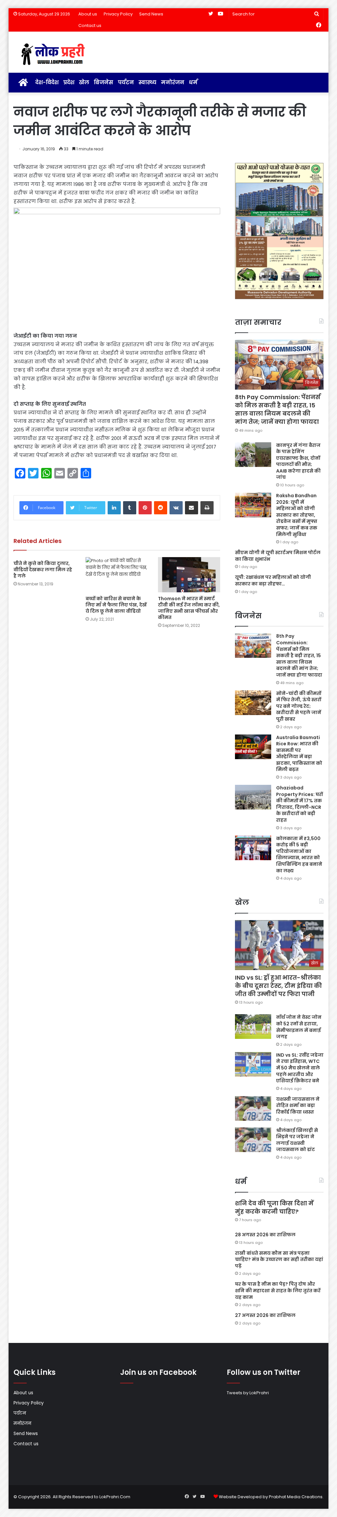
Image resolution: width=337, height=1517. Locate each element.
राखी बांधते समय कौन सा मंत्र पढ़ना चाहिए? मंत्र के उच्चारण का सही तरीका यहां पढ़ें (279, 1259)
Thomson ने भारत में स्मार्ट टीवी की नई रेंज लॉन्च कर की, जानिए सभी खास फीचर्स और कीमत (189, 608)
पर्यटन (126, 82)
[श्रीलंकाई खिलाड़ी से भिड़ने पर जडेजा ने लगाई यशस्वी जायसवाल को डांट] (253, 1139)
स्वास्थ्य (147, 82)
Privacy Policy (118, 14)
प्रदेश (68, 82)
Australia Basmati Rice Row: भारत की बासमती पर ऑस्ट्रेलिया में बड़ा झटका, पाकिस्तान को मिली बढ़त (299, 753)
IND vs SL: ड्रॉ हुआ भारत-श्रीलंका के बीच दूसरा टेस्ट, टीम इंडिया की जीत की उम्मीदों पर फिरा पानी (278, 985)
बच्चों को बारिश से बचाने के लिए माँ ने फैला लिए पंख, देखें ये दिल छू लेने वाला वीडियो (116, 604)
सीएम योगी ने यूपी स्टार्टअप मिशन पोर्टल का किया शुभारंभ (278, 555)
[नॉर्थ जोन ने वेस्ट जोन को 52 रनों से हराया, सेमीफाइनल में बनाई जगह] (253, 1026)
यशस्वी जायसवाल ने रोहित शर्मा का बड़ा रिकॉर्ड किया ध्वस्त (298, 1105)
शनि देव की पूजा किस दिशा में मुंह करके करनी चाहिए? (274, 1207)
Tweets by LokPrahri (248, 1393)
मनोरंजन (172, 82)
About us (87, 14)
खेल (84, 82)
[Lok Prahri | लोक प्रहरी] (54, 54)
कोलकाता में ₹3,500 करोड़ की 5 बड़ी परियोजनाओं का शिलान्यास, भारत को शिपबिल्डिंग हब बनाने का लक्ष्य (299, 854)
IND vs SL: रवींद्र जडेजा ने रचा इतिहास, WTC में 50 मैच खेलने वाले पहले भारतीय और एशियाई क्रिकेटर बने (300, 1068)
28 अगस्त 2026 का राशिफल (265, 1234)
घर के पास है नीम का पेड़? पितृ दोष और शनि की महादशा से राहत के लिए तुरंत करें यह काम (278, 1290)
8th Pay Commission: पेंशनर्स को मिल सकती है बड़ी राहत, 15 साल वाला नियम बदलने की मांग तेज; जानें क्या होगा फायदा (278, 409)
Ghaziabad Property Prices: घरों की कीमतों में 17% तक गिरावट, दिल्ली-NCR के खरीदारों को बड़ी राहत (299, 803)
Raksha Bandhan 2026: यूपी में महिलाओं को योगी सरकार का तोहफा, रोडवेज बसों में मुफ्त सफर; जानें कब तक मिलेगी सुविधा (296, 515)
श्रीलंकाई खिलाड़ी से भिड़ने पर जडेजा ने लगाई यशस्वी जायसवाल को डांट (297, 1140)
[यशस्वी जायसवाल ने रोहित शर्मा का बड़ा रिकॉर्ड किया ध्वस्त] (253, 1108)
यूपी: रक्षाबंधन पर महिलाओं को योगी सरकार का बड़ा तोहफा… (273, 580)
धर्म (193, 82)
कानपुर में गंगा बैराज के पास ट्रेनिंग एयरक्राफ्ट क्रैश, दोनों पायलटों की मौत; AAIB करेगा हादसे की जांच (298, 461)
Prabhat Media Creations (296, 1497)
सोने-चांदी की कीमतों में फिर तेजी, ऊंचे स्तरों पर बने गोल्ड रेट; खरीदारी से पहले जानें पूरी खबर (298, 706)
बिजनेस (103, 82)
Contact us (89, 25)
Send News (151, 14)
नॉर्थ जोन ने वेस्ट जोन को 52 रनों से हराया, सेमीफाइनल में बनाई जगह (299, 1027)
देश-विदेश (47, 82)
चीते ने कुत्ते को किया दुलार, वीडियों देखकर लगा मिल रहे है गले (42, 569)
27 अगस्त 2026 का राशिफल (265, 1315)
